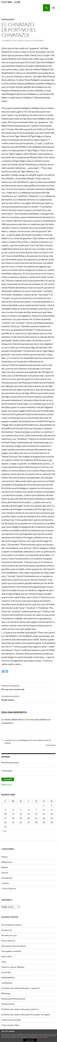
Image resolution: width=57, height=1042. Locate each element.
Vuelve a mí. (6, 930)
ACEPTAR (30, 1040)
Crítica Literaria (8, 888)
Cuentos (5, 883)
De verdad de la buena (11, 925)
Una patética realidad (11, 951)
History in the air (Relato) (12, 967)
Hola (3, 961)
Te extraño (6, 972)
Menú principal (53, 7)
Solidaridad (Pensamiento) (13, 998)
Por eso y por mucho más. (13, 688)
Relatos (4, 867)
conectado (29, 719)
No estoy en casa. (9, 935)
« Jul (4, 831)
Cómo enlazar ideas (10, 1025)
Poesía (4, 856)
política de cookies (41, 1037)
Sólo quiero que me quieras (13, 946)
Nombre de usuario (10, 762)
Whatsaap (6, 993)
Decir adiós (6, 956)
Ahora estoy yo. (8, 940)
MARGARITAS (7, 977)
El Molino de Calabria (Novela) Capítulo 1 (20, 1009)
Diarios (4, 872)
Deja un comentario (34, 40)
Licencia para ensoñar (11, 1020)
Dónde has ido (7, 1004)
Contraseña (6, 770)
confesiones (6, 983)
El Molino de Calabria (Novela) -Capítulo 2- (20, 988)
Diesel (21, 40)
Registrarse (6, 784)
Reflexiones (6, 862)
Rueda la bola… (10, 698)
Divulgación (7, 19)
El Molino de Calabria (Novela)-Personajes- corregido (25, 1014)
